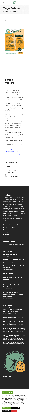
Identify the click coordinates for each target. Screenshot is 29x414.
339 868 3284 (18, 144)
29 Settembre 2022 (8, 281)
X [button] (3, 392)
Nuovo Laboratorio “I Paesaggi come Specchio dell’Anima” (13, 294)
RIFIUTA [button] (14, 410)
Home (5, 11)
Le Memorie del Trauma (10, 254)
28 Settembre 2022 (8, 288)
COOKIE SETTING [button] (15, 407)
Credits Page (6, 237)
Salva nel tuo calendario (12, 151)
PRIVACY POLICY (6, 410)
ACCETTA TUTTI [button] (9, 392)
